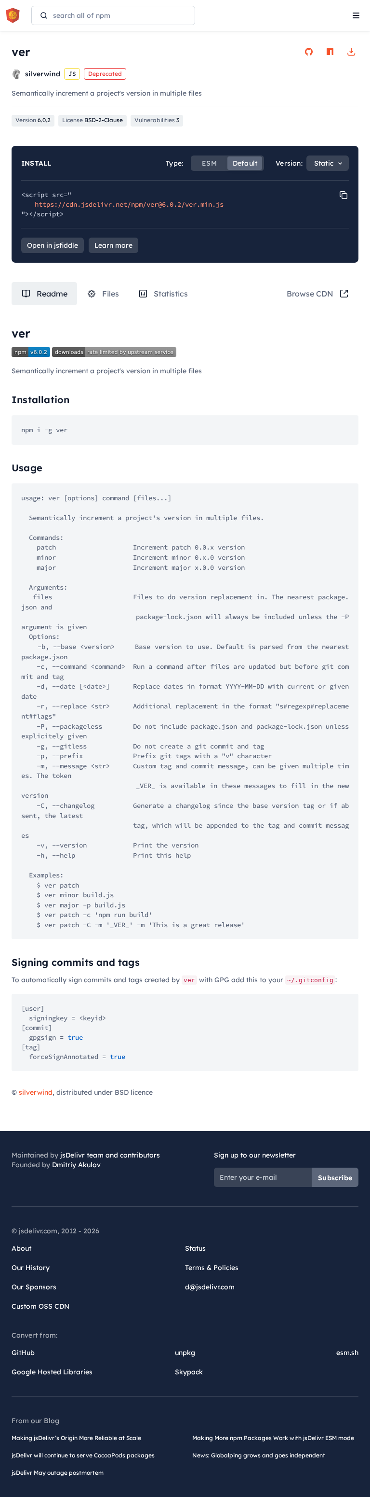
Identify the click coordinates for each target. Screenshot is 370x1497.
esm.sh (347, 1352)
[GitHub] (308, 51)
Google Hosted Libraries (52, 1372)
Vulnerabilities (156, 120)
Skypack (189, 1372)
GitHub (23, 1352)
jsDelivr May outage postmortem (58, 1472)
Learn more (113, 245)
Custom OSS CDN (40, 1306)
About (21, 1248)
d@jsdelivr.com (210, 1287)
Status (195, 1248)
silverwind (36, 1092)
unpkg (185, 1352)
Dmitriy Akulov (76, 1164)
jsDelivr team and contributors (110, 1155)
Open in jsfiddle (52, 245)
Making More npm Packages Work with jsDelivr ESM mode (273, 1437)
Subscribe (335, 1177)
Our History (31, 1267)
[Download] (351, 51)
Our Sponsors (34, 1287)
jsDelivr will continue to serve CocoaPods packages (83, 1455)
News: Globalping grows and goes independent (258, 1455)
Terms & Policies (211, 1267)
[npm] (330, 51)
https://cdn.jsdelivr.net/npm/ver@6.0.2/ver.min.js (129, 204)
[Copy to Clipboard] (343, 195)
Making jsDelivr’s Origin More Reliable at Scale (76, 1437)
